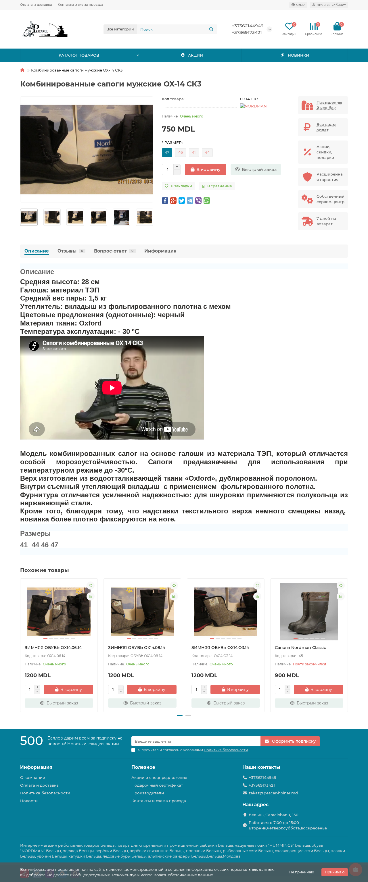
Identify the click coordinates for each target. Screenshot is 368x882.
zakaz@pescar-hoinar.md (273, 793)
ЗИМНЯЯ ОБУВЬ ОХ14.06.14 (53, 647)
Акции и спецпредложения (159, 777)
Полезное (143, 767)
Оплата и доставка (36, 5)
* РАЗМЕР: (172, 142)
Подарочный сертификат (157, 785)
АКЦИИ (195, 55)
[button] (20, 217)
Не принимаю (301, 872)
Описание (36, 251)
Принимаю (334, 872)
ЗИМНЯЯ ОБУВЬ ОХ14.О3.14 (220, 647)
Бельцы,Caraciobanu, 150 (273, 814)
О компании (32, 777)
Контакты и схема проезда (80, 5)
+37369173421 (247, 32)
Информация (160, 251)
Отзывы (70, 251)
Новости (29, 800)
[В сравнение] (91, 596)
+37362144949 (248, 25)
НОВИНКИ (298, 55)
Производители (147, 793)
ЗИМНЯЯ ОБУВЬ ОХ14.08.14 (136, 647)
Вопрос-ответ (113, 251)
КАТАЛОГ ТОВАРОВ (79, 55)
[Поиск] (211, 29)
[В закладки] (91, 585)
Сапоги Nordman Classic (300, 647)
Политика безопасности (45, 793)
